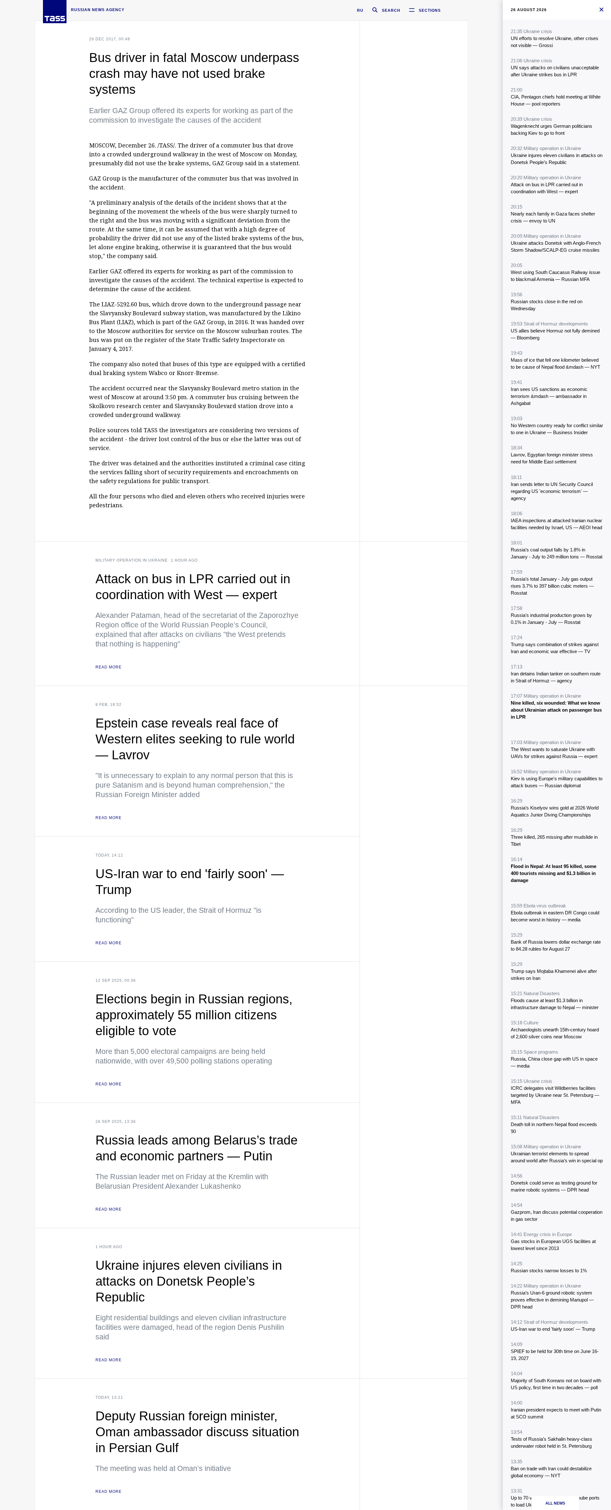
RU (360, 10)
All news (555, 1503)
